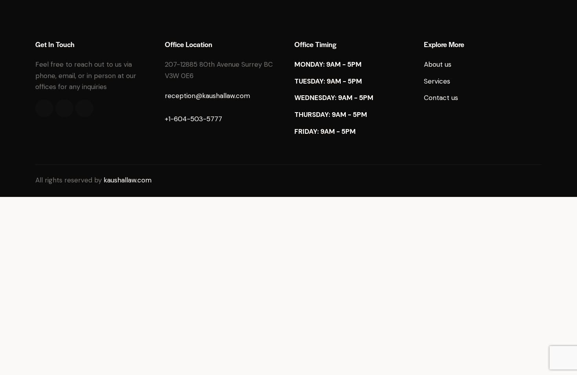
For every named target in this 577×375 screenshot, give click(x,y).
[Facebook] (44, 108)
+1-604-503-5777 (193, 119)
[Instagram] (64, 108)
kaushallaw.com (128, 180)
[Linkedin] (84, 108)
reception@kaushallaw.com (207, 95)
